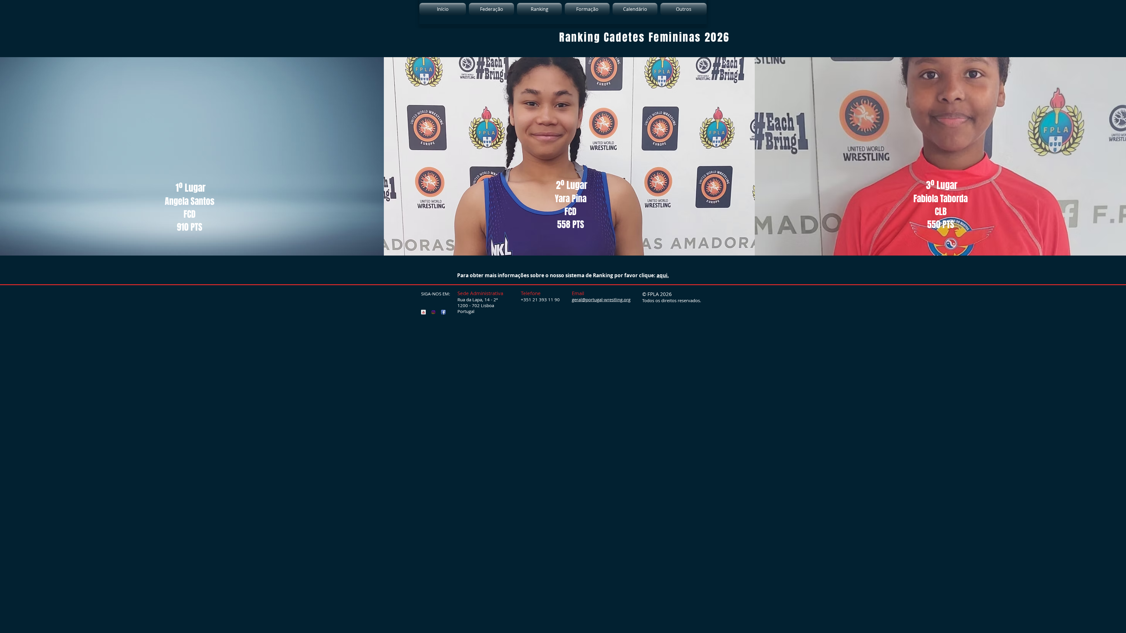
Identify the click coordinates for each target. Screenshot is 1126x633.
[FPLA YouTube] (423, 312)
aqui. (663, 275)
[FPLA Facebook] (443, 312)
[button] (539, 9)
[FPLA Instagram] (433, 312)
